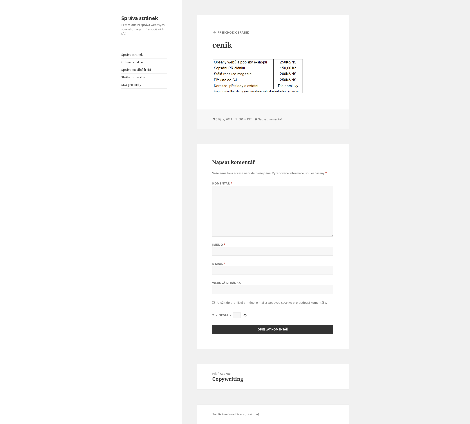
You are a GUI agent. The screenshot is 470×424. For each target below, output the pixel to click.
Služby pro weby (133, 77)
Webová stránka (226, 283)
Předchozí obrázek (233, 32)
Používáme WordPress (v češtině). (236, 414)
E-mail (219, 264)
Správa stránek (139, 18)
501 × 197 (245, 119)
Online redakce (132, 62)
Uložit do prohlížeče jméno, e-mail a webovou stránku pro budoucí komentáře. (272, 303)
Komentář (222, 183)
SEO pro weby (131, 85)
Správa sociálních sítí (136, 70)
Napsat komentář (270, 119)
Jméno (218, 245)
